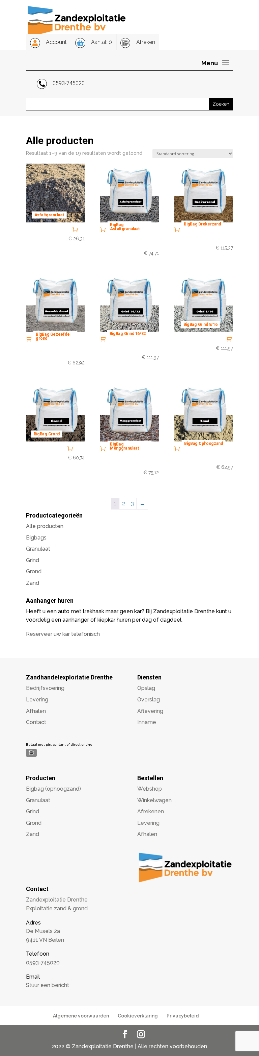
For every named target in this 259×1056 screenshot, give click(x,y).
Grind (32, 560)
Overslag (148, 699)
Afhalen (36, 711)
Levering (37, 699)
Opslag (146, 688)
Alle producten (44, 526)
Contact (36, 722)
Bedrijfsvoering (45, 688)
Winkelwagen (154, 800)
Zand (32, 583)
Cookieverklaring (138, 1015)
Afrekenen (150, 811)
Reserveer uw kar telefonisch (63, 634)
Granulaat (38, 549)
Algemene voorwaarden (81, 1015)
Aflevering (150, 711)
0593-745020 (43, 962)
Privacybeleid (183, 1015)
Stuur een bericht (47, 985)
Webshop (149, 789)
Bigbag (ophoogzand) (53, 789)
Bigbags (36, 537)
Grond (33, 571)
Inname (146, 722)
